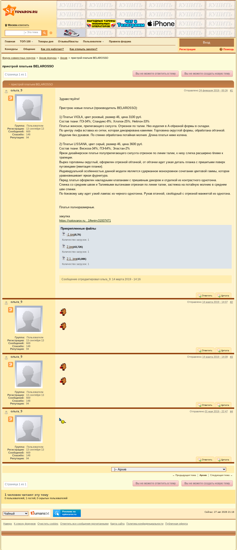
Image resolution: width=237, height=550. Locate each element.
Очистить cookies (47, 523)
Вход (206, 42)
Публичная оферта (176, 523)
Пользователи (92, 41)
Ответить (206, 295)
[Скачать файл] (64, 234)
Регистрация (187, 49)
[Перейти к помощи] (221, 49)
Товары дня (45, 41)
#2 (231, 302)
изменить (18, 25)
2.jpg (70, 247)
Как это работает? (52, 49)
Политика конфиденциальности (144, 523)
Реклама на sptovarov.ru (69, 513)
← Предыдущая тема (184, 475)
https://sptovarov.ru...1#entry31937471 (85, 220)
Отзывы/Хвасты (68, 41)
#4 (231, 411)
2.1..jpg (72, 259)
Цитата (224, 295)
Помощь (228, 49)
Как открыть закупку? (83, 49)
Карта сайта (117, 523)
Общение (29, 49)
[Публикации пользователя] (10, 98)
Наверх (7, 523)
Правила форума (120, 41)
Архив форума (47, 57)
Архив (63, 57)
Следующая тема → (221, 475)
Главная (10, 41)
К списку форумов (25, 523)
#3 (231, 356)
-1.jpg (70, 234)
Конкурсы (11, 49)
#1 (231, 90)
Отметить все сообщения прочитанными (84, 523)
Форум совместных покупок (18, 57)
